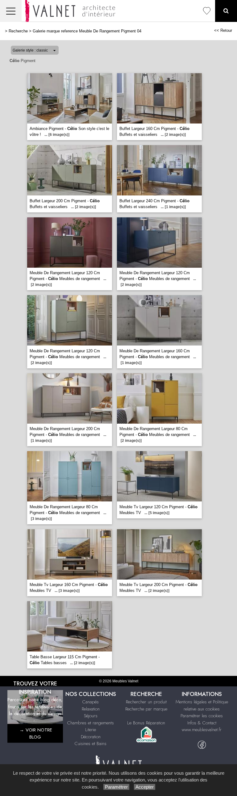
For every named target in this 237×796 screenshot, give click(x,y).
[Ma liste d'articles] (206, 11)
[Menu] (11, 11)
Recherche (18, 31)
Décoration (91, 736)
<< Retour (223, 30)
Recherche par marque (146, 709)
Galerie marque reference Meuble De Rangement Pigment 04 (87, 31)
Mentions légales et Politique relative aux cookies (202, 705)
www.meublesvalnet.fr (202, 729)
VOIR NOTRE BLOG (39, 733)
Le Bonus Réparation (146, 722)
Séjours (91, 715)
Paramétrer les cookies (202, 715)
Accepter (144, 787)
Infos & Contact (201, 722)
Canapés (90, 701)
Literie (90, 729)
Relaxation (91, 709)
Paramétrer (116, 787)
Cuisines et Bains (90, 743)
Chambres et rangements (90, 722)
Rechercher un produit (146, 701)
